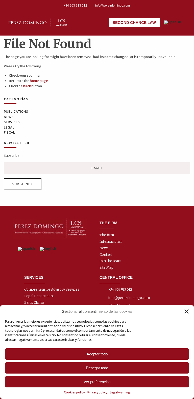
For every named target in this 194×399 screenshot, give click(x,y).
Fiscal (9, 132)
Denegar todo (97, 368)
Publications (16, 111)
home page (39, 81)
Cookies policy (74, 392)
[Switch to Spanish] (173, 22)
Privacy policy (97, 392)
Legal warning (120, 392)
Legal (9, 127)
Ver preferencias (97, 382)
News (8, 117)
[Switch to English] (48, 249)
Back (27, 86)
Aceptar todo (97, 354)
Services (12, 122)
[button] (186, 311)
